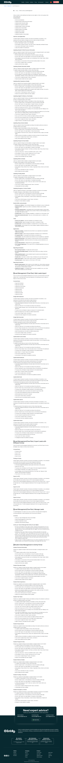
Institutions (31, 2)
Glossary (25, 761)
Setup (17, 10)
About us (26, 752)
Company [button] (47, 2)
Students (23, 2)
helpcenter (9, 5)
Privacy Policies (36, 761)
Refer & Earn (50, 752)
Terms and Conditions (30, 761)
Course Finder (39, 752)
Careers (26, 755)
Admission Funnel (39, 755)
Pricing (36, 2)
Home (5, 5)
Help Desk (50, 755)
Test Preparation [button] (41, 2)
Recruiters (27, 2)
